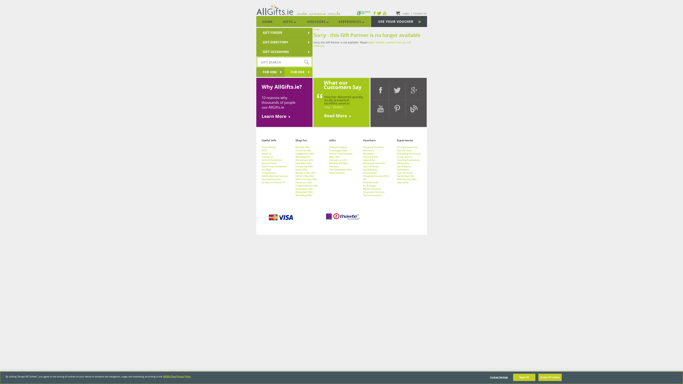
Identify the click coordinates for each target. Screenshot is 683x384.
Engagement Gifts (304, 153)
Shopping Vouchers (373, 147)
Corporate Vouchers (373, 192)
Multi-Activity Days (407, 179)
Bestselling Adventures (409, 153)
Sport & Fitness (371, 166)
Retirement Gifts (304, 192)
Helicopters (403, 169)
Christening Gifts (304, 166)
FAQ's (265, 150)
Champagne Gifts (338, 150)
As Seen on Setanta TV (273, 182)
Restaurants (403, 163)
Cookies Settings (499, 377)
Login (406, 13)
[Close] (677, 378)
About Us (266, 153)
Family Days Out (405, 176)
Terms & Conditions (272, 160)
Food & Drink (370, 172)
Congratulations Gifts (306, 185)
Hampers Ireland (338, 147)
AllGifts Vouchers (372, 188)
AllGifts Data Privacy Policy (177, 376)
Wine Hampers (337, 172)
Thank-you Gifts (303, 182)
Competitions (269, 172)
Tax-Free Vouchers (271, 179)
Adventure (368, 150)
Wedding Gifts (302, 156)
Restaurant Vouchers (374, 163)
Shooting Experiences (408, 160)
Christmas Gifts (303, 150)
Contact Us (267, 156)
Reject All (524, 377)
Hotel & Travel (370, 156)
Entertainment (370, 182)
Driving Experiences (407, 147)
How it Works (269, 147)
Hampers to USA (338, 160)
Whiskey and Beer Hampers (338, 165)
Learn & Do (369, 160)
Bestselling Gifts (303, 195)
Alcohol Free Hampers (341, 153)
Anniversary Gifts (304, 160)
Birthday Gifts (302, 147)
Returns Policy (269, 163)
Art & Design (369, 185)
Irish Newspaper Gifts (340, 169)
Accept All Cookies (550, 377)
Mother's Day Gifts (305, 172)
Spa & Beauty (370, 169)
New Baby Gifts (303, 163)
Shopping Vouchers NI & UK (376, 177)
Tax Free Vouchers (372, 195)
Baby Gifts (334, 156)
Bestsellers (368, 153)
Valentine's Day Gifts (306, 179)
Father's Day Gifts (304, 176)
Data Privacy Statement (274, 166)
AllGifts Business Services (275, 176)
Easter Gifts (301, 169)
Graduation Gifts (304, 188)
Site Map (266, 169)
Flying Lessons (404, 156)
